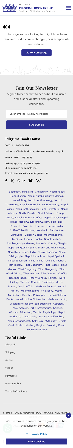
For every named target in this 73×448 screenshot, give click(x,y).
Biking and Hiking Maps (51, 247)
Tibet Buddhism (33, 264)
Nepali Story (19, 200)
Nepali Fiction (18, 195)
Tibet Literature (17, 277)
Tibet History (14, 264)
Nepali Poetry (57, 191)
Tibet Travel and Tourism (51, 260)
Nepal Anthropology (27, 208)
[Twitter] (12, 180)
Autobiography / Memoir (20, 243)
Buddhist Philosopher (34, 295)
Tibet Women (31, 273)
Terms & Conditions (16, 391)
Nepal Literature (49, 208)
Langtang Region (26, 247)
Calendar (28, 226)
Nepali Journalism (35, 256)
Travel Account (19, 307)
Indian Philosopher (35, 299)
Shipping (10, 352)
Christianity (41, 191)
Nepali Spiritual (55, 256)
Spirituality (48, 282)
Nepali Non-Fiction (37, 329)
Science (57, 307)
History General (37, 277)
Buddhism (14, 191)
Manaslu (41, 243)
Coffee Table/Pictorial (22, 230)
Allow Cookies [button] (36, 441)
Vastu (58, 290)
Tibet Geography (47, 269)
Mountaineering (30, 290)
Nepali (19, 299)
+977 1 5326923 (23, 157)
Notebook (41, 230)
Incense (39, 226)
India (33, 252)
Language (17, 234)
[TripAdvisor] (30, 180)
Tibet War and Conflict (54, 273)
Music (59, 282)
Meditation (14, 295)
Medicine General (45, 286)
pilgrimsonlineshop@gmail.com (30, 173)
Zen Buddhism (43, 303)
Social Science (46, 213)
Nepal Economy (50, 204)
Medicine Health (57, 299)
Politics (52, 277)
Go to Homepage (36, 52)
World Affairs (26, 286)
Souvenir (15, 226)
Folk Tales (57, 221)
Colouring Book (55, 325)
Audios (9, 360)
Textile (37, 312)
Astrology (58, 303)
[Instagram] (19, 180)
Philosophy (47, 290)
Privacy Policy (13, 383)
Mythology (51, 320)
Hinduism (27, 191)
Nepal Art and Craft (19, 320)
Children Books (33, 234)
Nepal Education (17, 260)
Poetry (38, 239)
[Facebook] (6, 180)
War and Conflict (30, 282)
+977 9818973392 (29, 163)
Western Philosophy (21, 303)
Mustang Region (35, 325)
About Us (10, 344)
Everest (28, 239)
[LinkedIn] (24, 180)
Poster (19, 325)
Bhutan (12, 286)
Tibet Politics (51, 264)
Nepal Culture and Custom (34, 221)
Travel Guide (29, 316)
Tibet (32, 260)
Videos (9, 367)
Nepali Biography (30, 204)
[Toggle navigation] (67, 7)
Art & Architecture (40, 307)
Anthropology (44, 200)
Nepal (31, 200)
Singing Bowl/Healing (50, 316)
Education (25, 312)
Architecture (57, 230)
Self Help (37, 320)
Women (13, 312)
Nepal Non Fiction (18, 252)
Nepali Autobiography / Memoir (45, 195)
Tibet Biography (27, 269)
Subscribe (36, 124)
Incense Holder (54, 226)
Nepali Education (47, 252)
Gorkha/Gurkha (27, 213)
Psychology (49, 312)
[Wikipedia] (38, 180)
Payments (11, 375)
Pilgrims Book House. (38, 412)
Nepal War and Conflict (28, 217)
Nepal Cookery (52, 239)
